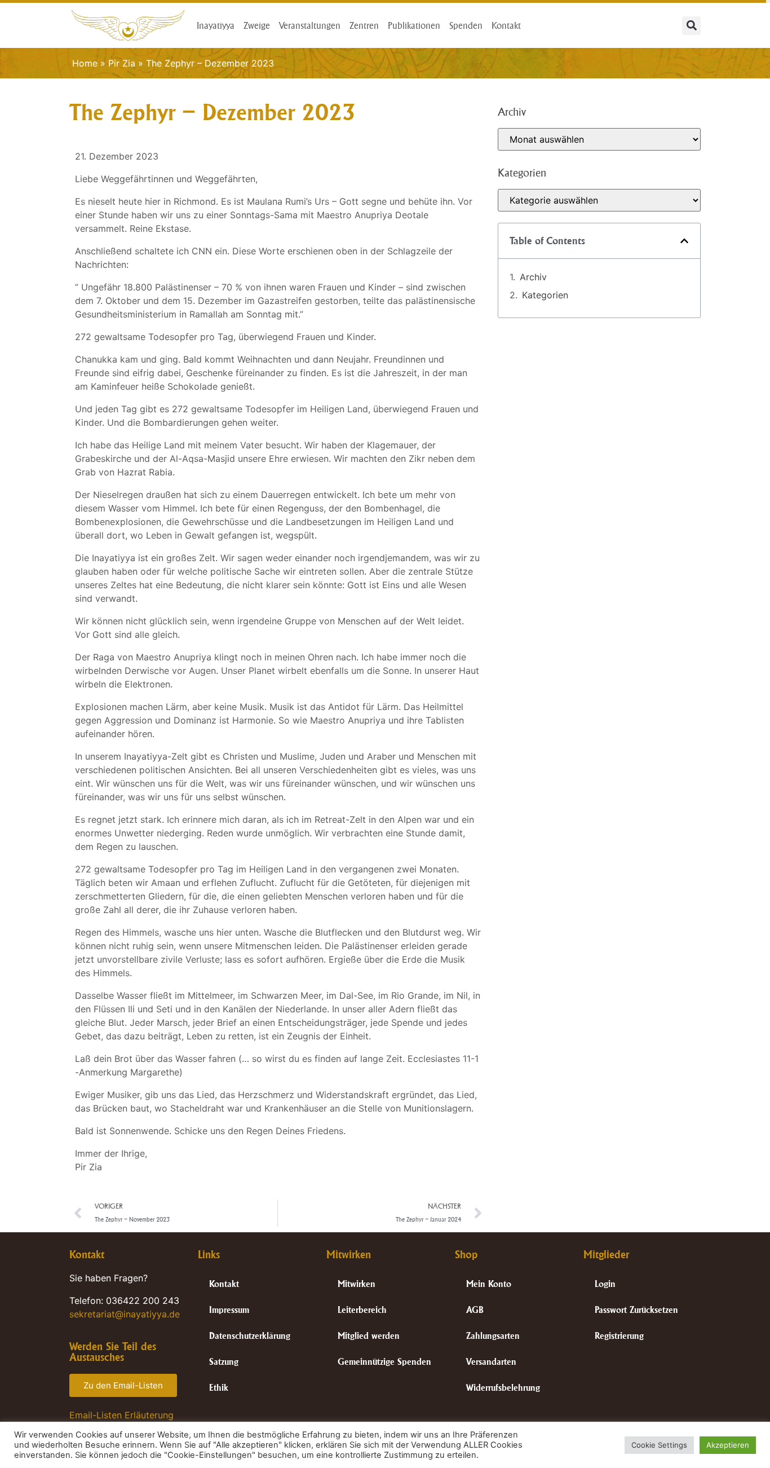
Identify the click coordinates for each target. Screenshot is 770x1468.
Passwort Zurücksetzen (636, 1309)
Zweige (257, 25)
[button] (691, 25)
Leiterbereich (362, 1309)
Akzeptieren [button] (727, 1444)
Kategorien (545, 295)
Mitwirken (356, 1284)
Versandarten (491, 1361)
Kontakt (506, 25)
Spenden (466, 25)
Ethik (218, 1387)
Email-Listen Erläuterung (121, 1415)
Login (605, 1284)
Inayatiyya (215, 25)
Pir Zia (121, 63)
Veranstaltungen (309, 25)
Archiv (533, 277)
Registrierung (619, 1335)
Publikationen (414, 25)
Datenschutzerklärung (249, 1335)
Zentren (364, 25)
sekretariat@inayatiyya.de (124, 1314)
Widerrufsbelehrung (503, 1387)
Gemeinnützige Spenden (384, 1361)
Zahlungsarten (493, 1335)
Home (85, 63)
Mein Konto (488, 1284)
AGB (475, 1309)
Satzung (223, 1361)
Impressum (229, 1309)
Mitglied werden (369, 1335)
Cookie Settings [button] (659, 1444)
